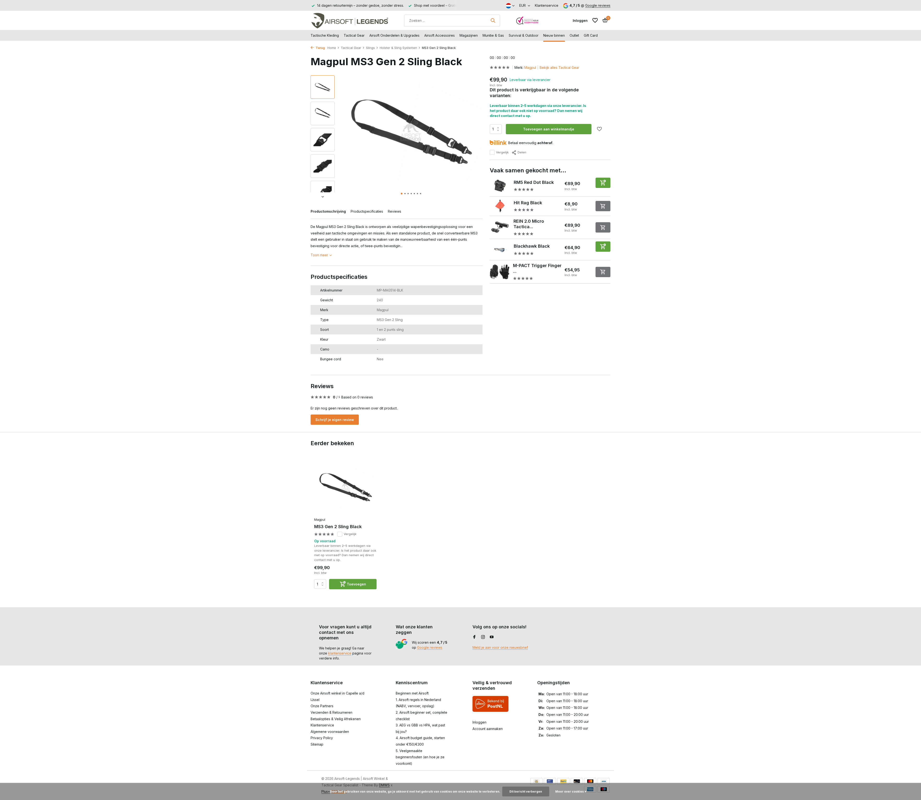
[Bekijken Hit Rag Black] (500, 206)
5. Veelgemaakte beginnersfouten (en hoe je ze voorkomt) (420, 757)
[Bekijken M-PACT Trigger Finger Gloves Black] (499, 271)
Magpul (530, 67)
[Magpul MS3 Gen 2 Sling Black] (345, 487)
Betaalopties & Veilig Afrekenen (336, 719)
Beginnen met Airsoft (412, 693)
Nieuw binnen (554, 35)
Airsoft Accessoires (439, 35)
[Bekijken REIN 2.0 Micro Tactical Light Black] (500, 227)
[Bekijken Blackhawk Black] (500, 249)
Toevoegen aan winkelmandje (548, 129)
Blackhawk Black (532, 246)
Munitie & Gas (493, 35)
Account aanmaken (487, 729)
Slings (370, 48)
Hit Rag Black (528, 202)
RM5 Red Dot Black (534, 182)
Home (331, 48)
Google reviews (597, 5)
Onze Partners (322, 706)
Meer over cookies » (570, 791)
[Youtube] (492, 637)
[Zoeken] (492, 20)
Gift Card (591, 35)
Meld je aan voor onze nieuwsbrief (500, 647)
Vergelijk (502, 152)
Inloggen (479, 722)
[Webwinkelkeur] (527, 20)
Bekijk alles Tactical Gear (559, 67)
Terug (320, 48)
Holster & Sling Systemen (398, 48)
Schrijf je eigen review (334, 420)
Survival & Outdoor (523, 35)
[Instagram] (483, 637)
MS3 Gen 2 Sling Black (338, 526)
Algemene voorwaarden (330, 732)
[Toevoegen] (603, 182)
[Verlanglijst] (595, 20)
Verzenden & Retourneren (331, 712)
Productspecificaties (367, 211)
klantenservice (339, 653)
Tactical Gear (354, 35)
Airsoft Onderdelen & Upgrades (394, 35)
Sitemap (317, 744)
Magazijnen (469, 35)
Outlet (574, 35)
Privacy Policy (322, 738)
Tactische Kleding (325, 35)
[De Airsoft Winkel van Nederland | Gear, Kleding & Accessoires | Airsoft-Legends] (350, 20)
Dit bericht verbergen (525, 791)
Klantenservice (546, 5)
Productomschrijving (328, 211)
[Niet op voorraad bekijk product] (603, 206)
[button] (401, 193)
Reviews (394, 211)
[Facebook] (474, 637)
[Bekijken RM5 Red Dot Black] (500, 186)
